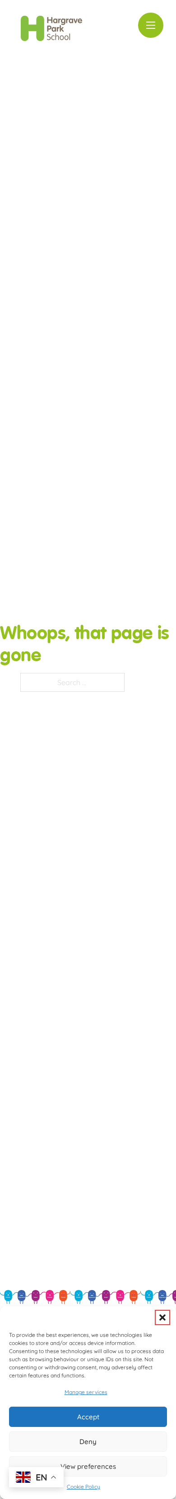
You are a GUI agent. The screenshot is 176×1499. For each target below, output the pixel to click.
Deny (88, 1441)
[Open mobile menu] (150, 25)
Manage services (86, 1392)
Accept (88, 1417)
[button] (162, 1317)
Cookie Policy (83, 1486)
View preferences (88, 1466)
